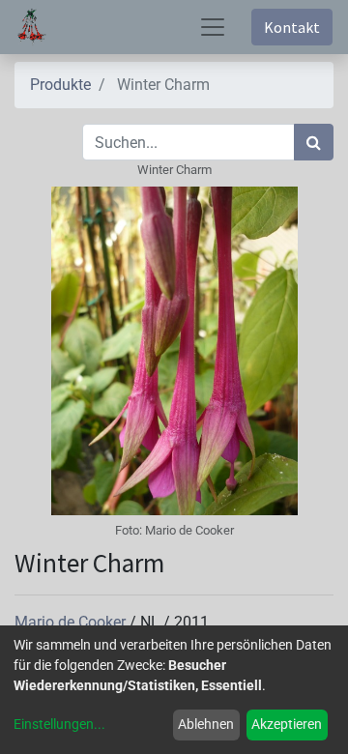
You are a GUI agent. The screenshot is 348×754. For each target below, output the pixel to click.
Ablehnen (206, 724)
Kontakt (292, 27)
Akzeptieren (286, 724)
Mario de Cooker (72, 622)
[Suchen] (314, 142)
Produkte (60, 84)
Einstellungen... (59, 724)
